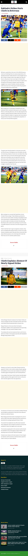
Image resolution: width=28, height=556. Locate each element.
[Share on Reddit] (17, 40)
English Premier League (6, 481)
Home (2, 5)
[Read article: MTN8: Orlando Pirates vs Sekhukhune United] (4, 532)
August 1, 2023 (13, 13)
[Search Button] (26, 2)
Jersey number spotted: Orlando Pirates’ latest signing (16, 526)
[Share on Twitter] (11, 40)
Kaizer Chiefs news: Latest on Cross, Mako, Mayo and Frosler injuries (17, 543)
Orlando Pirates (4, 489)
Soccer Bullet (5, 13)
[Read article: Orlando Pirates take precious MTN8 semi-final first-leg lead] (4, 538)
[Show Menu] (1, 2)
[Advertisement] (14, 57)
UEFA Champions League (7, 483)
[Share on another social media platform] (24, 40)
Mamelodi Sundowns (6, 487)
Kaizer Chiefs (4, 485)
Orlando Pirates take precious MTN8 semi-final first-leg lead (17, 537)
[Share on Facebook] (4, 40)
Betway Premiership (8, 5)
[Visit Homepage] (14, 2)
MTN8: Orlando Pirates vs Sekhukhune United (14, 531)
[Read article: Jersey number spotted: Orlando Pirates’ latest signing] (4, 527)
